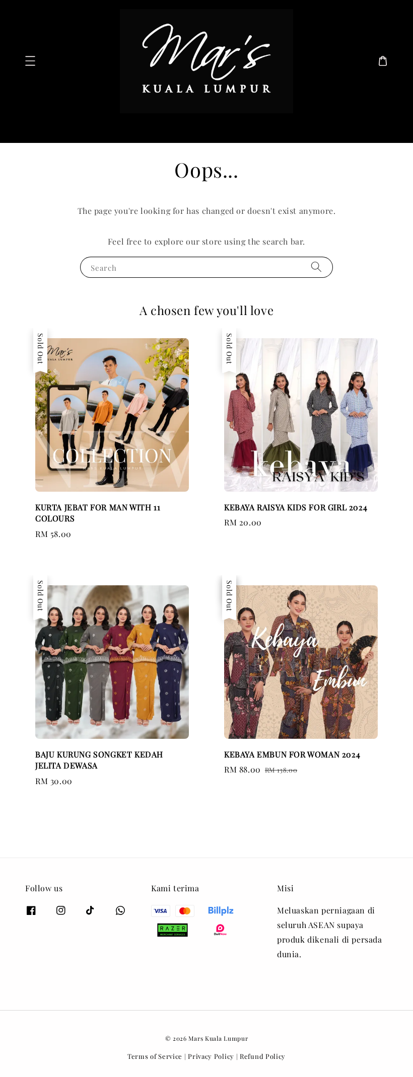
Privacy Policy (211, 1056)
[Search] (372, 127)
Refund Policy (263, 1056)
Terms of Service (154, 1056)
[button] (30, 61)
